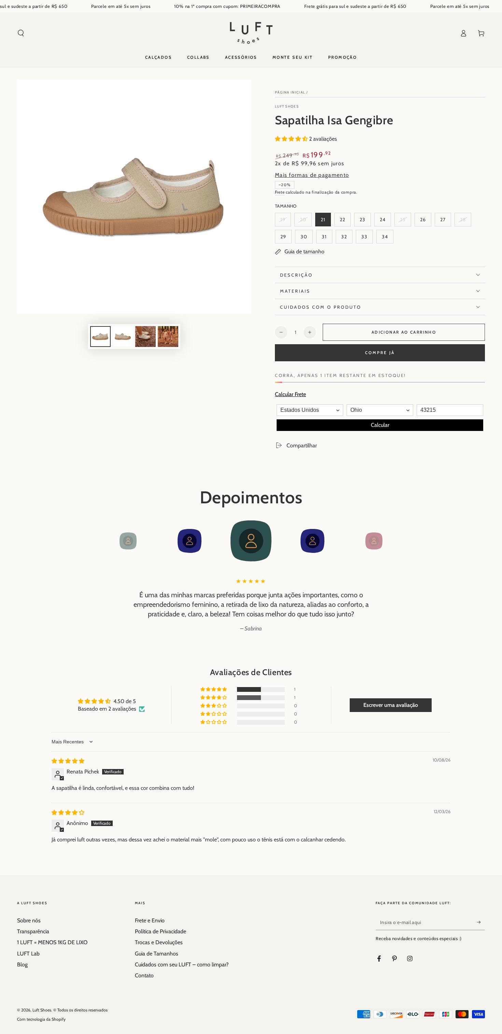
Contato (144, 975)
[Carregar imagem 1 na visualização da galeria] (100, 336)
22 (345, 221)
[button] (21, 33)
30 (306, 238)
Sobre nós (29, 920)
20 (305, 221)
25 (405, 221)
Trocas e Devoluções (159, 942)
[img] (68, 761)
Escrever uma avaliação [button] (390, 705)
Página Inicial (290, 92)
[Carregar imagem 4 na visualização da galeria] (168, 336)
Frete (280, 192)
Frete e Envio (150, 920)
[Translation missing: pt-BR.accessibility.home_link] (251, 33)
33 (367, 238)
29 (286, 238)
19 (285, 221)
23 (365, 221)
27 (445, 221)
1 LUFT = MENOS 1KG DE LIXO (52, 942)
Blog (22, 964)
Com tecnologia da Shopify (41, 1019)
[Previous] (113, 541)
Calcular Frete (290, 394)
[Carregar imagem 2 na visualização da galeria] (123, 336)
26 (425, 221)
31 (326, 238)
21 (325, 221)
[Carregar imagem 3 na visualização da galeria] (145, 336)
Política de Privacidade (160, 931)
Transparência (33, 931)
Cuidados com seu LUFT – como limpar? (181, 964)
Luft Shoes (287, 106)
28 (465, 221)
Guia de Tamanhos (156, 953)
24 (385, 221)
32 (346, 238)
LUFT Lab (28, 953)
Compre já (380, 352)
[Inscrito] (481, 922)
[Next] (389, 541)
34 (387, 238)
